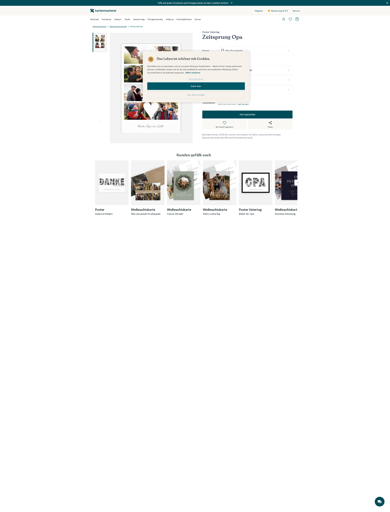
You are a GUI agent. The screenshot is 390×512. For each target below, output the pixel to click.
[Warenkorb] (297, 19)
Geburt (117, 19)
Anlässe (170, 19)
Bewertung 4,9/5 (279, 10)
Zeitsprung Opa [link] (136, 26)
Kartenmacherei (99, 26)
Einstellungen (196, 79)
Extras (198, 19)
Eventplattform (184, 19)
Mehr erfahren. (193, 72)
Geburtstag (139, 19)
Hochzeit (94, 19)
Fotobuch (106, 19)
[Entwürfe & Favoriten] (290, 19)
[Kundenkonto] (283, 19)
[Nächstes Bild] (100, 121)
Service (296, 10)
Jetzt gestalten (247, 114)
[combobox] (255, 50)
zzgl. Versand (243, 104)
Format (205, 50)
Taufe (127, 19)
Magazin (259, 10)
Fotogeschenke (155, 19)
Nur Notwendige (196, 95)
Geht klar (196, 86)
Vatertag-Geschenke (118, 26)
